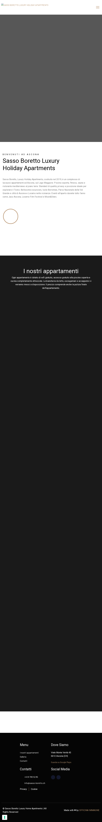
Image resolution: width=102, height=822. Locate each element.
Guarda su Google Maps (61, 762)
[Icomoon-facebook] (53, 777)
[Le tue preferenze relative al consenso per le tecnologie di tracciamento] (4, 817)
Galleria (23, 756)
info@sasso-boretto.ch (34, 783)
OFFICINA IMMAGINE (89, 810)
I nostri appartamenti (29, 752)
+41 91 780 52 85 (31, 777)
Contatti (23, 761)
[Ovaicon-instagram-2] (58, 777)
